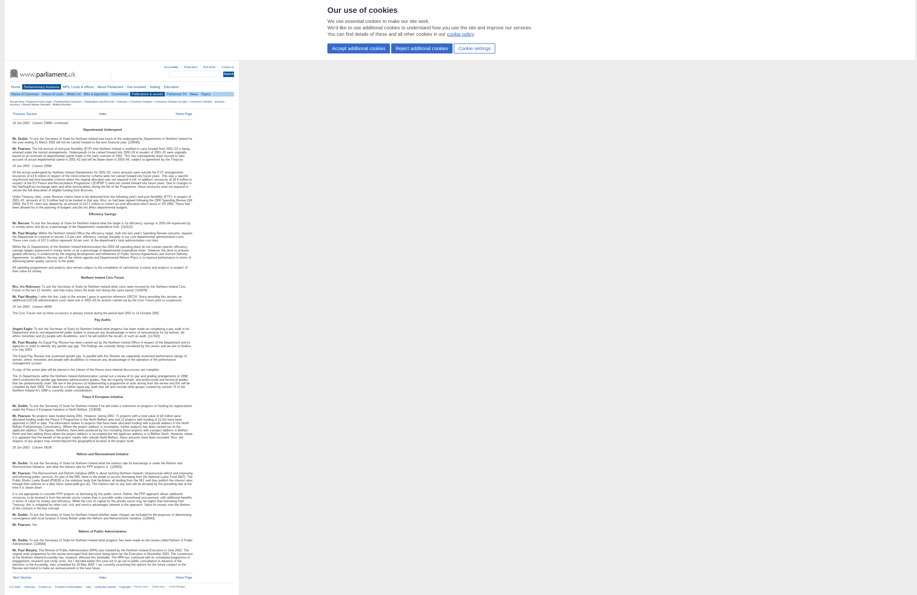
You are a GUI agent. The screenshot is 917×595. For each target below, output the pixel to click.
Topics (205, 94)
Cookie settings (474, 48)
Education (171, 87)
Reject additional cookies (422, 48)
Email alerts (190, 67)
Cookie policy (158, 586)
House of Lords (52, 94)
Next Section (22, 577)
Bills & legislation (96, 94)
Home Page (184, 114)
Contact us (227, 67)
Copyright (125, 586)
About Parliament (110, 87)
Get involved (136, 87)
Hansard (122, 101)
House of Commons (25, 94)
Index (103, 114)
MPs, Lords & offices (78, 87)
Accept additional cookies (358, 48)
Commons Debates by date (171, 101)
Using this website (105, 586)
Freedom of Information (68, 586)
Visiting (154, 87)
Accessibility (171, 67)
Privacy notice (141, 586)
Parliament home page (39, 101)
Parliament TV (177, 94)
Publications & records (147, 94)
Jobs (88, 586)
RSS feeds (209, 67)
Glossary (29, 586)
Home (15, 87)
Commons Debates (141, 101)
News (194, 94)
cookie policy (460, 34)
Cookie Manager (177, 586)
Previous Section (25, 114)
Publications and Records (99, 101)
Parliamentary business (41, 87)
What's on (73, 94)
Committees (120, 94)
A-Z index (15, 586)
